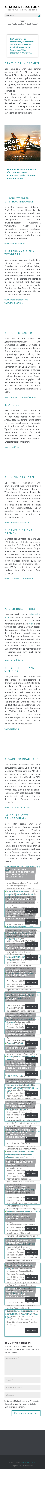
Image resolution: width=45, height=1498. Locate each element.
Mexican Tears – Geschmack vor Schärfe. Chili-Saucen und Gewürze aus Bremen (20, 1293)
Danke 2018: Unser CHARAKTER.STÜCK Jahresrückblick (16, 1189)
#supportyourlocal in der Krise (19, 900)
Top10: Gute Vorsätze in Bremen (19, 1163)
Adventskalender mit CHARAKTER (18, 1217)
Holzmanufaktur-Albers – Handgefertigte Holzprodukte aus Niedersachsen (20, 873)
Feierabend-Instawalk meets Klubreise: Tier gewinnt (18, 997)
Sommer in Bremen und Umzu (19, 1016)
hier (31, 623)
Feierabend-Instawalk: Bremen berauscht (19, 1241)
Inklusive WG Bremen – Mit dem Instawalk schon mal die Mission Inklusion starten (19, 1133)
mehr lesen (31, 958)
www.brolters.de (12, 728)
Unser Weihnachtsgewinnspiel (19, 946)
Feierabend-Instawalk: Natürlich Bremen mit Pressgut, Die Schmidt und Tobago (19, 1067)
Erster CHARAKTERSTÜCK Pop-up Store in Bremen (19, 933)
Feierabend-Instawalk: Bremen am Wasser (19, 1032)
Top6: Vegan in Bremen (19, 1081)
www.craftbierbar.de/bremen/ (19, 578)
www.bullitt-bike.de (13, 660)
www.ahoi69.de (12, 447)
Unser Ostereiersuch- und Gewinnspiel (18, 1104)
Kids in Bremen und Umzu (17, 1049)
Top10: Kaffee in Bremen (19, 1265)
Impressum (16, 1465)
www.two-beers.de (13, 302)
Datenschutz (28, 1465)
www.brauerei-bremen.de (16, 522)
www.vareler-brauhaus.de (17, 807)
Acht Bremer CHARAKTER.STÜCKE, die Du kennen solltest (18, 972)
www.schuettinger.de (14, 243)
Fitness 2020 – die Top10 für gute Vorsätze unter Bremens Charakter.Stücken (20, 915)
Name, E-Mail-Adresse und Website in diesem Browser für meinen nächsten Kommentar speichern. (21, 1404)
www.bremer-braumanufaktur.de (20, 397)
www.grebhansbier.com (16, 299)
